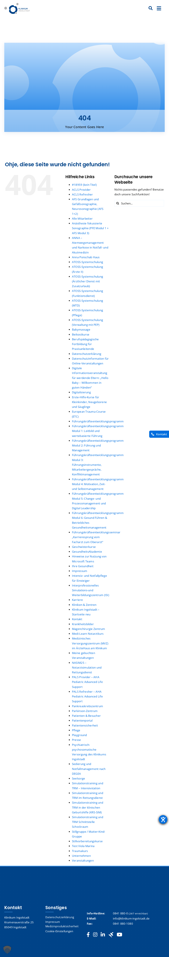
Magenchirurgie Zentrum (88, 629)
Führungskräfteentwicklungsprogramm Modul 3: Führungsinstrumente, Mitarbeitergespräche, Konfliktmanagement (98, 464)
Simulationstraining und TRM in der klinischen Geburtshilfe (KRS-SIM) (87, 807)
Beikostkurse (80, 334)
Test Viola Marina (83, 846)
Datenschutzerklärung (86, 354)
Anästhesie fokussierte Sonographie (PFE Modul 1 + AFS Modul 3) (90, 228)
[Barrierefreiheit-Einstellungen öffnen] (163, 819)
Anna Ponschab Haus (86, 257)
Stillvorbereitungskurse (87, 841)
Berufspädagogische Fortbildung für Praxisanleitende (85, 344)
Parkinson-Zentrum (85, 711)
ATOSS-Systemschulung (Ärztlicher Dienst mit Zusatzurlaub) (87, 281)
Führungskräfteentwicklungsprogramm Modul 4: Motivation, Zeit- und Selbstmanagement (98, 484)
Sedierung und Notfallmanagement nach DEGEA (89, 768)
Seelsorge (78, 778)
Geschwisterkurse (84, 547)
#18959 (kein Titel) (84, 185)
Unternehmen (81, 856)
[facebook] (88, 934)
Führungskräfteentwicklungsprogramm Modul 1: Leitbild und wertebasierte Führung (98, 431)
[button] (7, 949)
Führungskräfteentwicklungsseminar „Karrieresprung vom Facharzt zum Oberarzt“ (96, 537)
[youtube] (119, 934)
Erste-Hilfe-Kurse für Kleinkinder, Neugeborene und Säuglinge (89, 402)
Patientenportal (82, 720)
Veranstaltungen (83, 860)
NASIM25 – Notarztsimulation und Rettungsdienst (86, 667)
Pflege (76, 730)
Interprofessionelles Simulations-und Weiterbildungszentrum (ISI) (90, 590)
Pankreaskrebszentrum (87, 706)
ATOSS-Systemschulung (87, 262)
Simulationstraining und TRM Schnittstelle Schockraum (87, 822)
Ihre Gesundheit (82, 566)
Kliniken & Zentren (84, 605)
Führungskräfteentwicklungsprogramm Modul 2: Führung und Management (98, 445)
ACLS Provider (81, 190)
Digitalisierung (81, 392)
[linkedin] (103, 934)
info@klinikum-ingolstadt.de (131, 918)
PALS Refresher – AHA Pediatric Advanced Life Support (87, 696)
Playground (79, 735)
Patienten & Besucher (86, 716)
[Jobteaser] (110, 934)
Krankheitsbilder (83, 624)
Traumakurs (80, 851)
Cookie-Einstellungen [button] (59, 931)
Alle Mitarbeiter (82, 218)
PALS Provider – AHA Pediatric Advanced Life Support (87, 682)
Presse (76, 740)
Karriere (77, 600)
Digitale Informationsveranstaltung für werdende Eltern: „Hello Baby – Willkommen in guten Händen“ (90, 377)
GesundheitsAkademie (87, 551)
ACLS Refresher (82, 194)
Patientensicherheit (85, 725)
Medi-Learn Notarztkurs (88, 634)
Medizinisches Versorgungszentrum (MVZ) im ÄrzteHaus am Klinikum (90, 643)
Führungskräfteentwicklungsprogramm (98, 421)
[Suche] (150, 8)
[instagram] (95, 934)
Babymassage (81, 329)
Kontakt (77, 619)
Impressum (79, 571)
